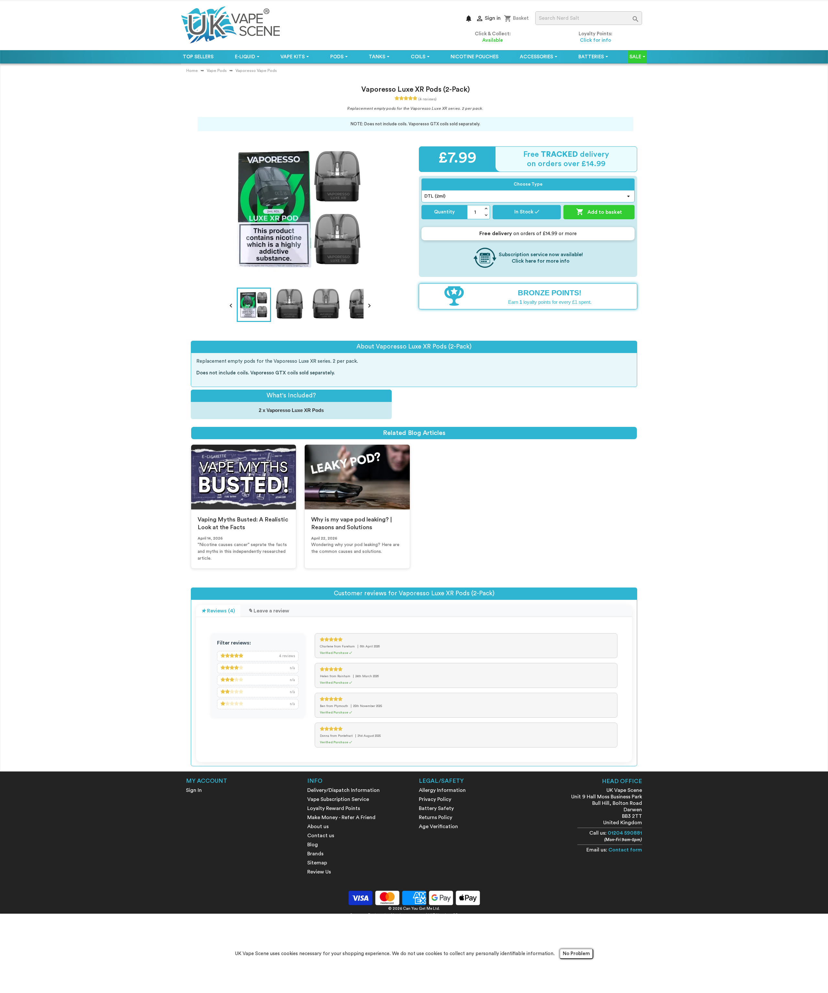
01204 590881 (625, 833)
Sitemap (317, 862)
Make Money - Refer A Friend (341, 817)
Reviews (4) (220, 610)
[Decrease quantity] (486, 215)
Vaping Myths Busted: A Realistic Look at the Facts (243, 523)
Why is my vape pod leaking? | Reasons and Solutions (351, 523)
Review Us (319, 871)
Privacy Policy (435, 799)
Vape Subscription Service (338, 799)
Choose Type (528, 184)
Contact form (625, 849)
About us (318, 826)
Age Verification (438, 826)
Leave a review (270, 610)
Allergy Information (442, 790)
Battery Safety (436, 808)
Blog (312, 844)
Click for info (595, 40)
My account (206, 781)
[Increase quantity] (486, 208)
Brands (315, 853)
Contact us (320, 835)
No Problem (576, 953)
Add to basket (599, 212)
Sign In (194, 790)
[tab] (218, 611)
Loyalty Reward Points (333, 808)
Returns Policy (435, 817)
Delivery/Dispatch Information (343, 790)
